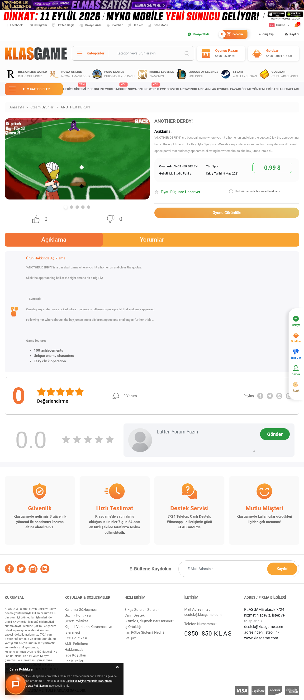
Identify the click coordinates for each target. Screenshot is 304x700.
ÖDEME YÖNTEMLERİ (256, 89)
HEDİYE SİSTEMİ (74, 87)
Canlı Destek (134, 615)
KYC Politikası (76, 638)
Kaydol (282, 569)
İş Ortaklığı (133, 627)
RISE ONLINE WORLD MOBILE (107, 87)
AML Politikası (76, 644)
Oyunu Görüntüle (227, 212)
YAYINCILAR (193, 89)
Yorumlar (152, 239)
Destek (296, 374)
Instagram (40, 25)
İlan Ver (296, 358)
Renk (296, 390)
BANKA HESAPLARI (285, 89)
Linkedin (289, 396)
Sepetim (232, 34)
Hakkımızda (74, 649)
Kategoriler (95, 53)
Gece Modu (161, 25)
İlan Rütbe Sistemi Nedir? (144, 632)
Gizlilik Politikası (78, 615)
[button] (66, 207)
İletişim (130, 638)
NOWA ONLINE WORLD (143, 87)
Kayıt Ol (294, 34)
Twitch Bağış (66, 25)
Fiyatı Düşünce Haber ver (180, 192)
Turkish (280, 25)
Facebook (16, 25)
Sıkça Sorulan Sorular (141, 610)
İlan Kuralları (74, 661)
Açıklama (53, 239)
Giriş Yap (268, 34)
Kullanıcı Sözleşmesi (81, 610)
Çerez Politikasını (37, 685)
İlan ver (138, 25)
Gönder (275, 434)
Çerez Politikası (77, 621)
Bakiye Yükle (93, 25)
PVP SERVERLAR (172, 89)
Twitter (270, 396)
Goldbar (117, 25)
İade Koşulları (75, 655)
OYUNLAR (209, 89)
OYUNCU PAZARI (229, 89)
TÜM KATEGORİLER (36, 89)
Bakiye (296, 325)
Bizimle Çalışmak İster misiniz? (149, 621)
